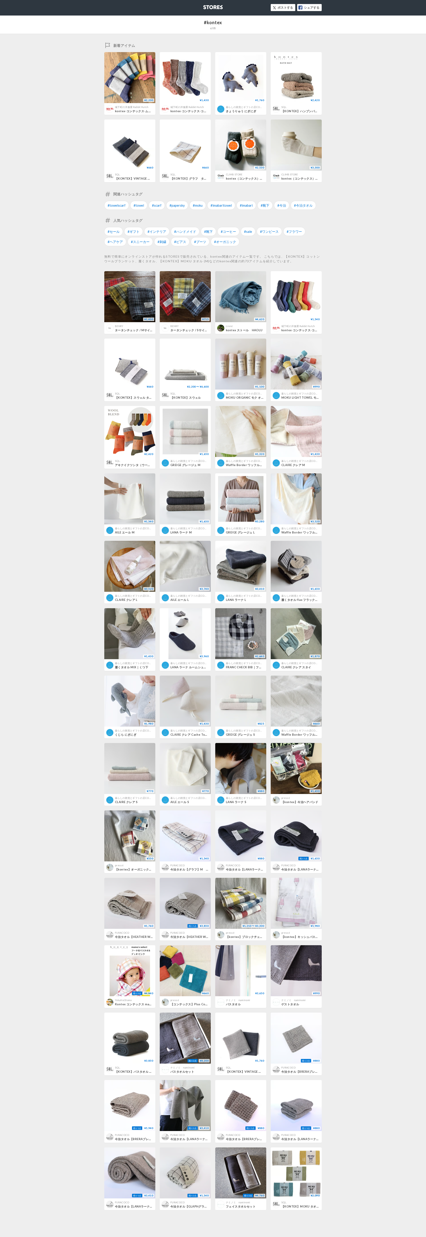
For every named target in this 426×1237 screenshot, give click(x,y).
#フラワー (294, 231)
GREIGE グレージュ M (185, 465)
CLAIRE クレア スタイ (296, 667)
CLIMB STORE (234, 174)
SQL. (284, 107)
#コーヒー (228, 231)
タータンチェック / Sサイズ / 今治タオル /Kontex (204, 330)
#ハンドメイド (185, 231)
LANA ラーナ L (236, 600)
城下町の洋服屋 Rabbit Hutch (132, 107)
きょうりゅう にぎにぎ (241, 111)
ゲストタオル (290, 1004)
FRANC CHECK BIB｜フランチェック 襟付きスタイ (260, 667)
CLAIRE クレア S (126, 802)
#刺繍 (162, 242)
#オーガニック (225, 242)
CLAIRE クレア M (293, 465)
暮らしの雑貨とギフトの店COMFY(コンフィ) (251, 107)
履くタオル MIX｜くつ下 (131, 667)
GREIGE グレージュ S (240, 734)
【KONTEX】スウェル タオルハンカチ (141, 397)
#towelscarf (117, 205)
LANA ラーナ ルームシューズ (190, 667)
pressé (285, 797)
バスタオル (233, 1004)
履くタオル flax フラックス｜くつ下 (305, 600)
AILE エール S (179, 802)
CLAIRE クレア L (126, 600)
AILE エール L (179, 600)
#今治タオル (303, 205)
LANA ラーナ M (181, 532)
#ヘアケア (115, 242)
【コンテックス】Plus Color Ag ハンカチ (198, 1004)
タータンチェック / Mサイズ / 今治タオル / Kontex (149, 330)
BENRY (119, 326)
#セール (114, 231)
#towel (139, 205)
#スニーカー (140, 242)
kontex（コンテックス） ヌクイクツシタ (255, 178)
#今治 (281, 205)
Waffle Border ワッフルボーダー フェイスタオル (259, 465)
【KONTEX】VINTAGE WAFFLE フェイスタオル (260, 1071)
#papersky (177, 205)
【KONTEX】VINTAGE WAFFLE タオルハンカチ (149, 178)
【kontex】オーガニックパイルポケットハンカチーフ (151, 869)
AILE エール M (124, 532)
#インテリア (157, 231)
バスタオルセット (182, 1071)
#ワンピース (269, 231)
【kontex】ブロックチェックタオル (250, 937)
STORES (206, 6)
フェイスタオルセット (241, 1206)
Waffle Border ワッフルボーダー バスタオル (312, 532)
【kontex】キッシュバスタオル (302, 937)
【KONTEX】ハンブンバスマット (304, 111)
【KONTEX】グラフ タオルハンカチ (196, 178)
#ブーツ (200, 242)
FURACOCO (177, 865)
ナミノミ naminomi (238, 1000)
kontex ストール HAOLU (244, 330)
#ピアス (180, 242)
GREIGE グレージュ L (240, 532)
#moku (198, 205)
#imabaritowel (221, 205)
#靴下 (265, 205)
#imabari (246, 205)
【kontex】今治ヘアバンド (299, 802)
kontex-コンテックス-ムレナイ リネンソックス (147, 111)
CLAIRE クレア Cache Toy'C (190, 734)
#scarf (157, 205)
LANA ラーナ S (236, 802)
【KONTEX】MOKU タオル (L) (302, 1206)
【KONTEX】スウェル (185, 397)
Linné (229, 326)
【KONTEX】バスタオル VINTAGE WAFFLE (145, 1071)
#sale (248, 231)
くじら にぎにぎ (125, 734)
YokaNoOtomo (123, 1000)
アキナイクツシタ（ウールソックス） (140, 465)
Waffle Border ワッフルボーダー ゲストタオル (313, 734)
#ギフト (134, 231)
